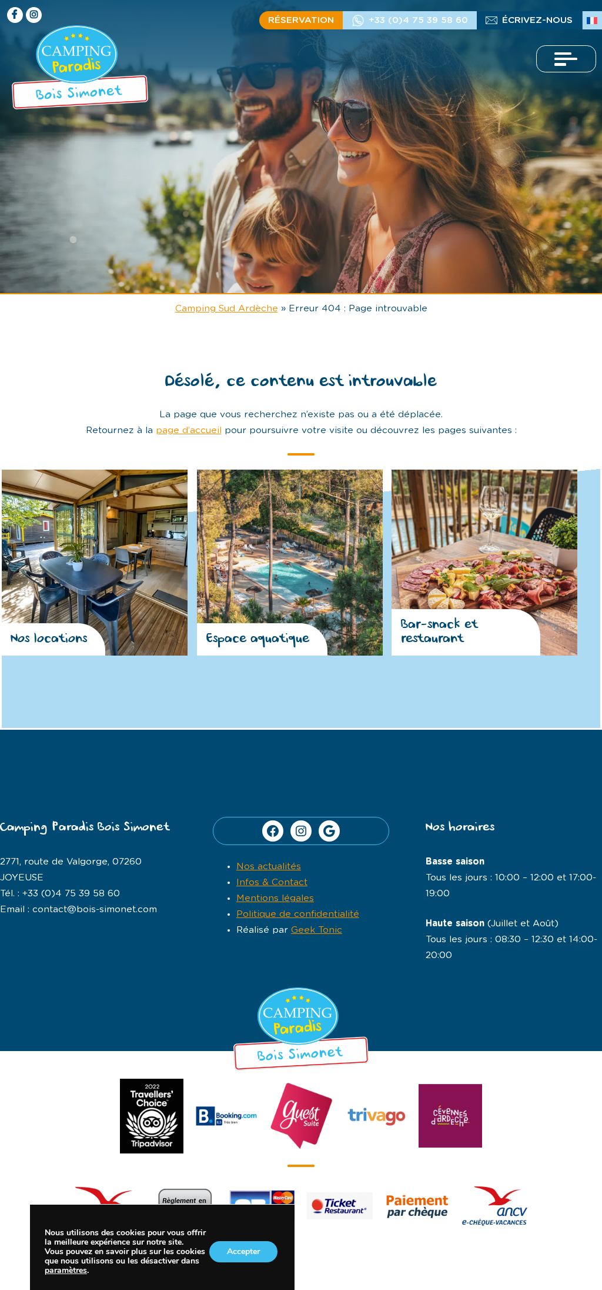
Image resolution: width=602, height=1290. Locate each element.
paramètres (66, 1270)
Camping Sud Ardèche (226, 308)
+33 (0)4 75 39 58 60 (418, 20)
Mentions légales (275, 898)
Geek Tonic (316, 930)
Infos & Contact (271, 882)
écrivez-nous (537, 20)
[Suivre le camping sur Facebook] (15, 15)
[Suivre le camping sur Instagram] (34, 15)
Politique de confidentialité (297, 914)
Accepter (243, 1251)
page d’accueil (189, 430)
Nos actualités (268, 866)
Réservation (301, 20)
